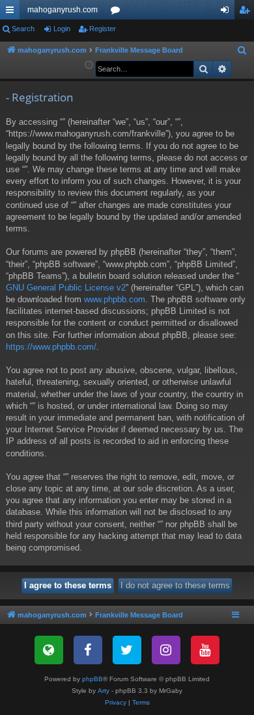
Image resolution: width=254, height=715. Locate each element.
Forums (118, 12)
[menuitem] (242, 51)
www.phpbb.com (114, 299)
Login (61, 28)
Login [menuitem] (227, 12)
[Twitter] (127, 650)
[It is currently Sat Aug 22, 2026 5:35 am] (89, 65)
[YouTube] (205, 650)
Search (23, 28)
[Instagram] (166, 650)
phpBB (92, 678)
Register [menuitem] (247, 12)
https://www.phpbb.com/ (51, 347)
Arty (103, 690)
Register (102, 28)
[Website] (49, 650)
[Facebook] (88, 650)
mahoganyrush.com (62, 9)
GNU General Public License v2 (66, 287)
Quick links (12, 12)
